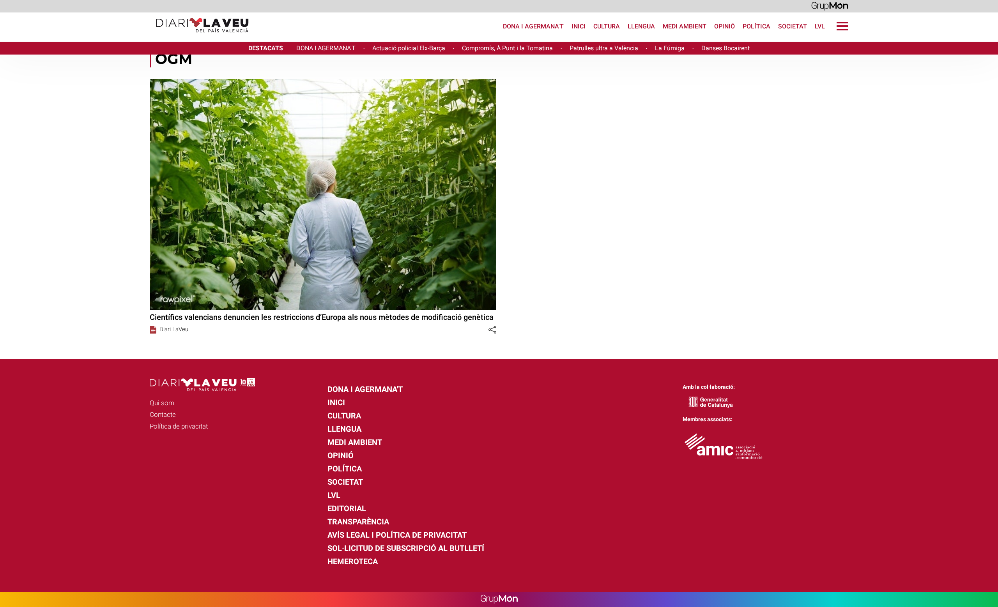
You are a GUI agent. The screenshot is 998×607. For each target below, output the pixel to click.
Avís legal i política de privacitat (397, 535)
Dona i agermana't (533, 26)
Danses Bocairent (725, 48)
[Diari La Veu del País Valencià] (127, 36)
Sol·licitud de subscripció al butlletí (405, 548)
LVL (820, 26)
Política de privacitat (179, 426)
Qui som (162, 403)
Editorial (346, 508)
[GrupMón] (829, 5)
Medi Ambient (684, 26)
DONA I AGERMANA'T (326, 48)
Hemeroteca (352, 561)
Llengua (641, 26)
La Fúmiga (670, 48)
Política (756, 26)
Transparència (358, 521)
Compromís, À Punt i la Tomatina (507, 48)
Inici (579, 26)
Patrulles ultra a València (604, 48)
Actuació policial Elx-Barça (408, 48)
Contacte (163, 414)
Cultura (606, 26)
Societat (792, 26)
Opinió (724, 26)
